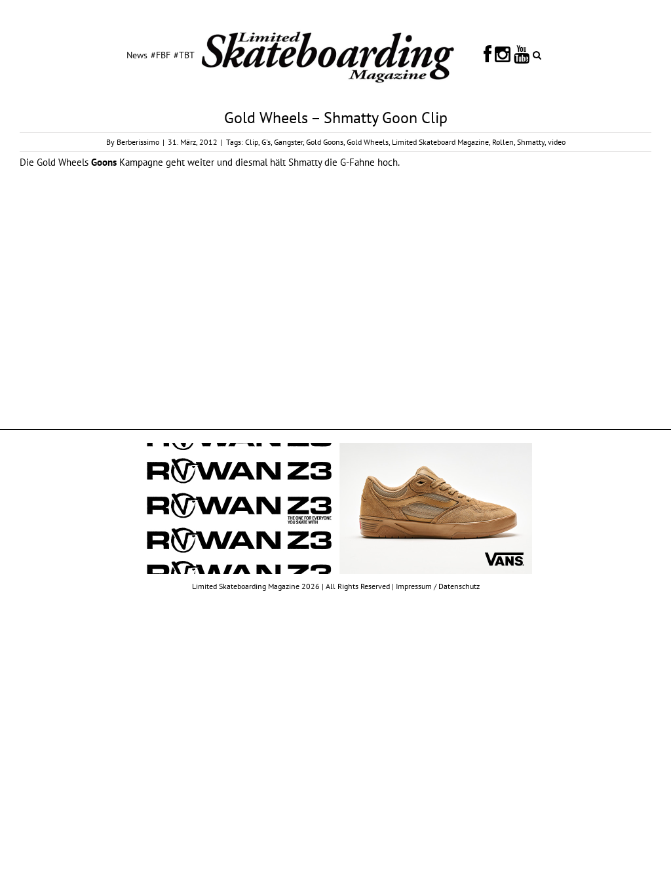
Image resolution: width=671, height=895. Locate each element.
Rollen (503, 142)
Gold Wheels (368, 142)
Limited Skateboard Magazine (440, 142)
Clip (251, 142)
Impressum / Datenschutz (438, 586)
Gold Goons (324, 142)
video (557, 142)
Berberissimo (138, 142)
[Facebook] (487, 54)
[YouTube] (521, 54)
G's (266, 142)
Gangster (288, 142)
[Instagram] (502, 54)
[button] (537, 54)
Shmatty (531, 142)
